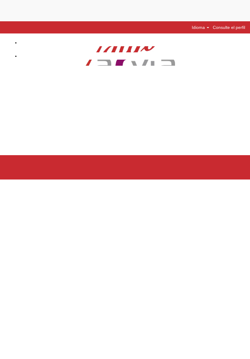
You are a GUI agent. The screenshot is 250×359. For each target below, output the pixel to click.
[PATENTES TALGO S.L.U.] (17, 49)
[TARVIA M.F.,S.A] (17, 62)
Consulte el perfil (229, 27)
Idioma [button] (199, 27)
